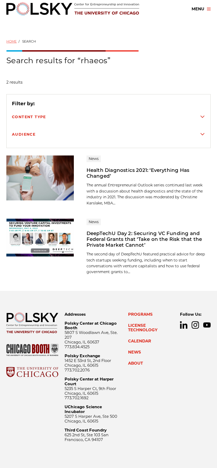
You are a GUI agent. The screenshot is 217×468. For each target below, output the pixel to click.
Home (11, 41)
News (134, 352)
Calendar (139, 341)
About (135, 363)
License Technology (142, 328)
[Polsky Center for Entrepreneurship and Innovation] (72, 9)
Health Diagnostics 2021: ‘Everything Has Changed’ (138, 173)
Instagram (195, 325)
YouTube (207, 325)
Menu (198, 9)
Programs (140, 314)
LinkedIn (183, 325)
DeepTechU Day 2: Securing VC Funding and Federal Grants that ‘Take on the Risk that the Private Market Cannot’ (144, 239)
